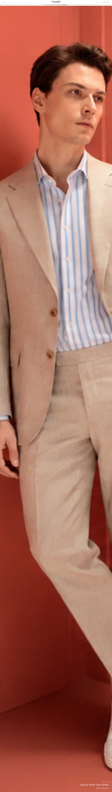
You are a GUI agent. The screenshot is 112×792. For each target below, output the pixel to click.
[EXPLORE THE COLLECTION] (56, 399)
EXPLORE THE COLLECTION (102, 788)
